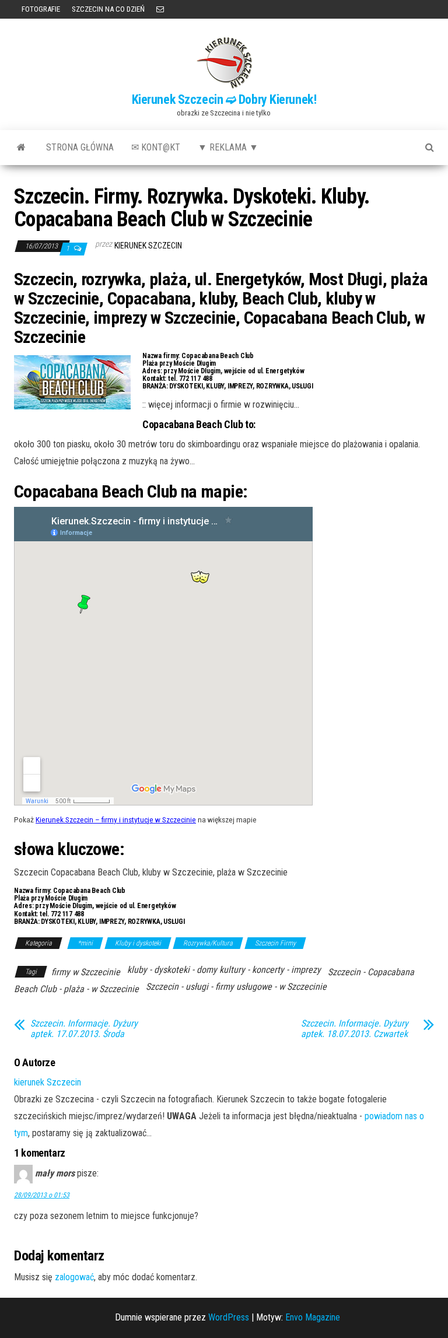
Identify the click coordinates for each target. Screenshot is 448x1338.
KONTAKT (160, 9)
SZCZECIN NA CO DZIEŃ (108, 9)
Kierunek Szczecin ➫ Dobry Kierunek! (224, 99)
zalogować (74, 1277)
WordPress (228, 1317)
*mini (85, 943)
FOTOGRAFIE (40, 9)
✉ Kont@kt (155, 147)
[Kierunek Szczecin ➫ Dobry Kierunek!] (21, 147)
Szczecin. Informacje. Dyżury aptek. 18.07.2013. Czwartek (354, 1028)
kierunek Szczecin (148, 245)
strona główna (80, 147)
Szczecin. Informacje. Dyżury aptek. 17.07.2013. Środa (84, 1028)
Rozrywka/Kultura (208, 943)
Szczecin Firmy (275, 943)
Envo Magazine (312, 1317)
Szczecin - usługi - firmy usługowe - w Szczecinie (236, 986)
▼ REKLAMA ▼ (228, 147)
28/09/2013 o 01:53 (41, 1195)
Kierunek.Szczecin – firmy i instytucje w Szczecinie (116, 819)
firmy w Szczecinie (85, 972)
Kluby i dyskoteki (138, 943)
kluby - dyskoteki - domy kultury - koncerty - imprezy (224, 969)
